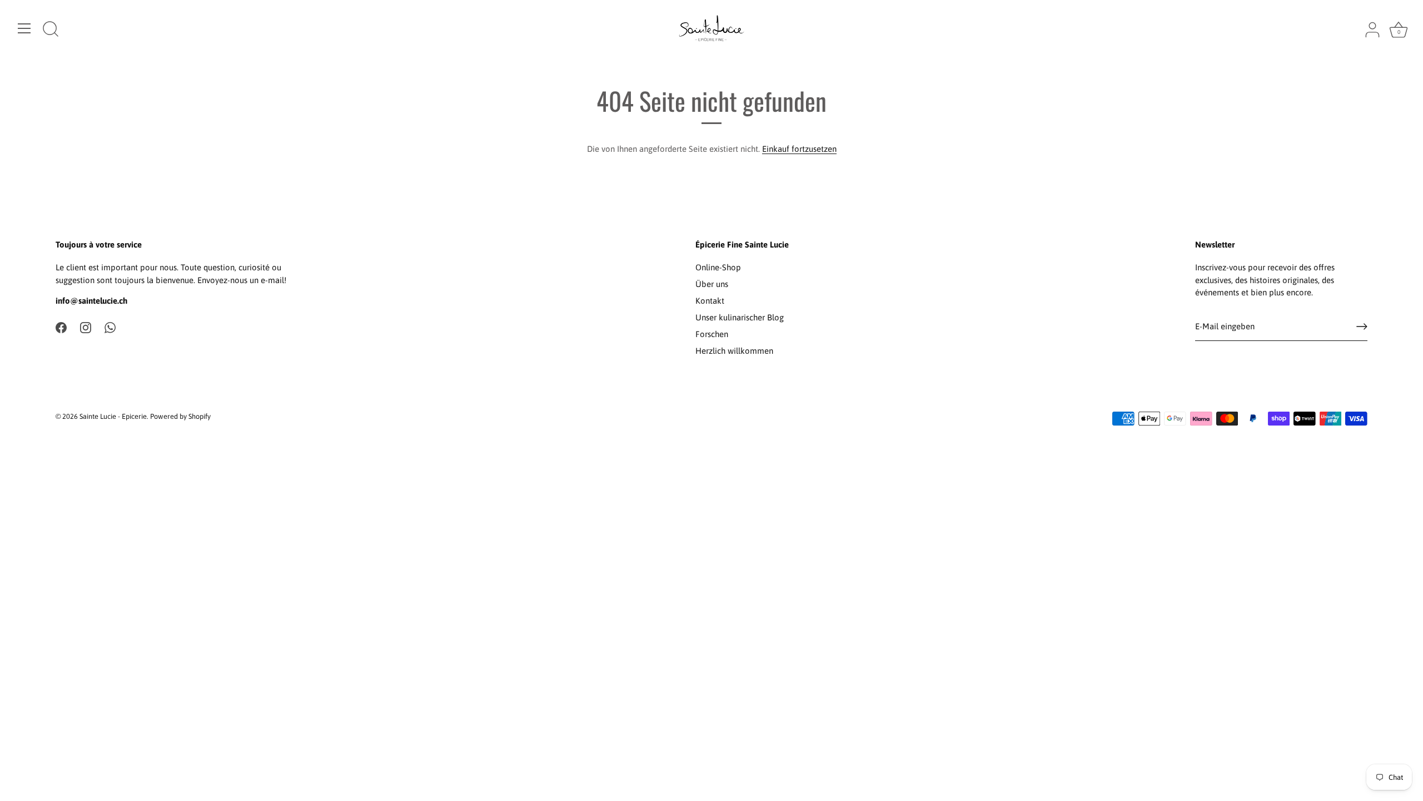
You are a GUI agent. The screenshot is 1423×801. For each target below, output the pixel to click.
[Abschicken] (1361, 326)
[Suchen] (50, 30)
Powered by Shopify (180, 416)
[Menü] (24, 28)
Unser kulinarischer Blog (739, 317)
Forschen (711, 334)
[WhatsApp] (110, 327)
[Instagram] (85, 327)
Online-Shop (718, 267)
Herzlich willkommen (734, 350)
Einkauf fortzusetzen (799, 149)
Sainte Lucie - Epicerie (113, 416)
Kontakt (709, 300)
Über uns (711, 284)
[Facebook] (61, 327)
